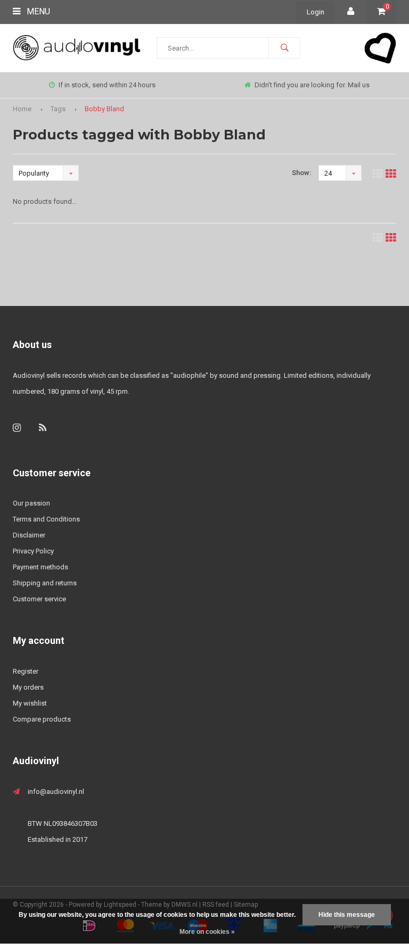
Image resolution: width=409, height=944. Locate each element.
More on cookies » (207, 931)
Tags (58, 109)
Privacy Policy (33, 551)
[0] (381, 12)
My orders (28, 687)
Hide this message (346, 914)
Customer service (39, 599)
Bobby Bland (104, 109)
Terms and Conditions (46, 519)
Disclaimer (29, 535)
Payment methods (40, 567)
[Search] (284, 48)
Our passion (31, 503)
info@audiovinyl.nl (56, 792)
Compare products (42, 719)
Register (25, 671)
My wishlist (30, 703)
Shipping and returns (45, 583)
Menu (37, 11)
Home (22, 109)
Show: (302, 173)
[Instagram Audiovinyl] (17, 428)
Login (315, 12)
